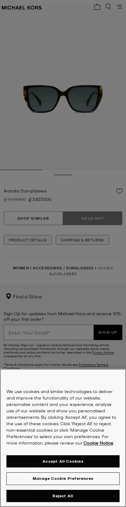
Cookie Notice (98, 442)
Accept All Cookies (63, 461)
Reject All (63, 495)
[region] (63, 438)
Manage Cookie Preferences (63, 478)
